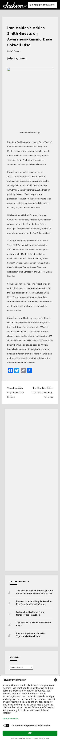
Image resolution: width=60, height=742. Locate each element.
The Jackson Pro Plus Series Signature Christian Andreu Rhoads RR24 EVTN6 (34, 592)
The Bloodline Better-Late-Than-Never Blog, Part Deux (42, 392)
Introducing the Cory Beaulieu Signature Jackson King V (30, 635)
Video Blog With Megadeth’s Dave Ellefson (15, 392)
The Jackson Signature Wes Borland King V (33, 624)
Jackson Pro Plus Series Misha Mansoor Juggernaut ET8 (30, 613)
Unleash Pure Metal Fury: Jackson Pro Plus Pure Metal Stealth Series (34, 603)
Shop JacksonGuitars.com (42, 5)
